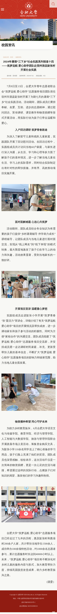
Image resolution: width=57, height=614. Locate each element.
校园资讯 (18, 57)
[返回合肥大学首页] (28, 9)
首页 (11, 57)
